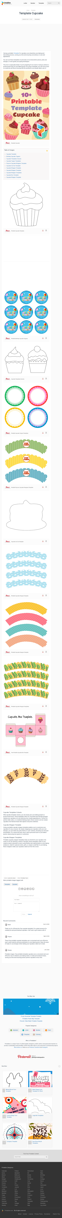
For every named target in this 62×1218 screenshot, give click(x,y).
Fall (41, 1183)
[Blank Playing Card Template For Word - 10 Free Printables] (40, 1071)
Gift (28, 1185)
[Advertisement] (31, 37)
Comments (37, 19)
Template (41, 3)
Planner (42, 1195)
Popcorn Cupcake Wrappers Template (16, 163)
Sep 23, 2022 (46, 936)
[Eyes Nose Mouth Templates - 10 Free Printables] (40, 1123)
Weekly (4, 1205)
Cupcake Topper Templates (13, 161)
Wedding (42, 1203)
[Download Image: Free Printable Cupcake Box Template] (46, 752)
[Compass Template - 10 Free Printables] (14, 1123)
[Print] (25, 890)
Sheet (16, 1199)
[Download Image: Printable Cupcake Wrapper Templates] (46, 706)
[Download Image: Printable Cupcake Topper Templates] (46, 433)
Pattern (17, 1171)
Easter (29, 1183)
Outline (42, 1193)
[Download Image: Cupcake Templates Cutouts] (46, 379)
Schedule (43, 1197)
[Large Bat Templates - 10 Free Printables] (40, 1097)
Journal (17, 1187)
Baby (41, 1173)
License (31, 1214)
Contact (25, 1214)
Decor (42, 1181)
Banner (4, 1175)
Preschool (17, 1197)
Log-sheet (43, 1205)
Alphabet (17, 1173)
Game (3, 1173)
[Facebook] (19, 890)
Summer (4, 1201)
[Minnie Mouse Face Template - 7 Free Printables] (14, 1071)
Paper (3, 1195)
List (16, 1189)
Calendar (4, 1171)
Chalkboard (18, 1179)
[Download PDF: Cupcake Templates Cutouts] (43, 379)
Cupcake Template (11, 154)
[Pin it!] (7, 143)
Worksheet (30, 1171)
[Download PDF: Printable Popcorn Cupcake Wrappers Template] (43, 487)
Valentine (4, 1203)
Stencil (29, 1199)
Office (16, 1193)
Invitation (4, 1187)
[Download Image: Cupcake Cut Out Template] (46, 541)
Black (3, 1177)
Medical (4, 1191)
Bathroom (17, 1175)
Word (41, 1177)
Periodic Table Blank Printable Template (31, 1021)
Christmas (30, 1179)
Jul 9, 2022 (46, 949)
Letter (25, 3)
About (19, 1214)
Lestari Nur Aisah (11, 878)
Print (28, 1197)
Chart (16, 1205)
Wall (28, 1203)
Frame (16, 1185)
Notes (42, 1191)
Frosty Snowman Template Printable (31, 1016)
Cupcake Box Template (12, 175)
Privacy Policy (39, 1214)
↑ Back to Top (56, 1214)
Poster (4, 1197)
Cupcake (14, 884)
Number (33, 3)
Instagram (45, 1047)
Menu (16, 1191)
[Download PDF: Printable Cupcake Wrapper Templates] (43, 706)
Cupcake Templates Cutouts (13, 159)
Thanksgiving (44, 1201)
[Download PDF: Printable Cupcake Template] (43, 231)
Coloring (4, 1181)
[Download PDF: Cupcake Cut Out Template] (43, 541)
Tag (16, 1201)
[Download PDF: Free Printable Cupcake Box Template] (43, 752)
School (4, 1199)
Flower (4, 1185)
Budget (4, 1179)
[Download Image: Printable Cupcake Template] (46, 231)
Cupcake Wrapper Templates (14, 172)
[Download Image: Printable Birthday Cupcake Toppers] (46, 338)
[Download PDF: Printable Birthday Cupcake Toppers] (43, 338)
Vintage (17, 1203)
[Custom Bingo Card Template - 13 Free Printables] (14, 1097)
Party (16, 1195)
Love (41, 1189)
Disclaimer (47, 1214)
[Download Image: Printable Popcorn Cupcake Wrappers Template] (46, 487)
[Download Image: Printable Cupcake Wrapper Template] (46, 596)
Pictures (29, 1195)
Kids (28, 1187)
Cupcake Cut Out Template (13, 165)
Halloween (43, 1185)
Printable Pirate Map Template (31, 1018)
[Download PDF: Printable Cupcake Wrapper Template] (43, 596)
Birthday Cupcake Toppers (13, 156)
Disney (4, 1183)
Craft (16, 1181)
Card (41, 1171)
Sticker (42, 1199)
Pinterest (31, 1047)
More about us (18, 1047)
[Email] (22, 890)
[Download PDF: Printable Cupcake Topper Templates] (43, 433)
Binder (29, 1175)
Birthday (42, 1175)
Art (28, 1173)
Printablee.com (8, 1210)
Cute (28, 1181)
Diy (15, 1183)
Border (29, 1177)
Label (41, 1187)
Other (29, 1193)
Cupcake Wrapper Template (13, 168)
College (42, 1179)
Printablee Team (24, 878)
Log (28, 1189)
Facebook (37, 1047)
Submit (30, 914)
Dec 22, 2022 (46, 924)
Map (28, 1205)
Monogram (30, 1191)
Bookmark (17, 1177)
